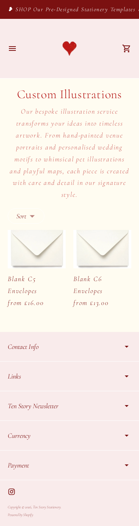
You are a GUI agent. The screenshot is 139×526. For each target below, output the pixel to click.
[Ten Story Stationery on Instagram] (11, 492)
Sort (21, 216)
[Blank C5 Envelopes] (37, 249)
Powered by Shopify (20, 515)
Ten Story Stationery (47, 507)
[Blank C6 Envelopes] (102, 249)
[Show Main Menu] (12, 48)
